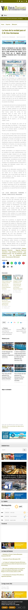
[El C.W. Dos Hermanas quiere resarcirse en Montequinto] (7, 296)
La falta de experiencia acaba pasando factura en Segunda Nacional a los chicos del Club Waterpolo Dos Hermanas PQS (20, 356)
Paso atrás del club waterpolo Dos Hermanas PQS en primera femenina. (6, 376)
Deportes (8, 24)
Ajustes (19, 607)
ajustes (17, 604)
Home (2, 24)
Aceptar (4, 607)
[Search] (25, 449)
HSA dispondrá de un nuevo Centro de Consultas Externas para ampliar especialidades (7, 331)
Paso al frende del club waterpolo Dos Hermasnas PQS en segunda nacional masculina (20, 377)
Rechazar (12, 607)
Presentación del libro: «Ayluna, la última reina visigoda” (21, 330)
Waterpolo (14, 24)
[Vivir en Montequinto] (14, 8)
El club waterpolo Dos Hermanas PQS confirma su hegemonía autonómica (8, 354)
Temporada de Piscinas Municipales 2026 (11, 559)
